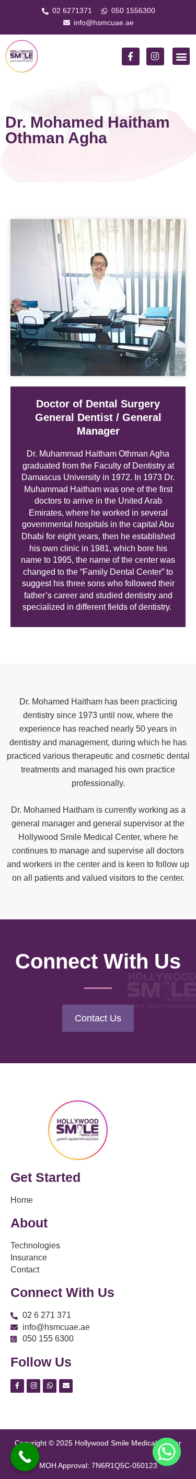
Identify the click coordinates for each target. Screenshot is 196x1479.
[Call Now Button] (24, 1456)
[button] (181, 56)
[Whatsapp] (167, 1452)
